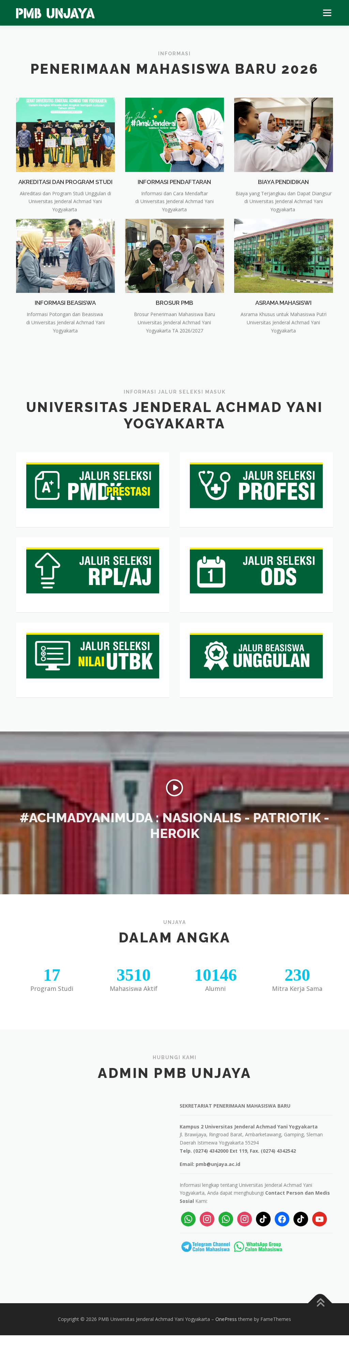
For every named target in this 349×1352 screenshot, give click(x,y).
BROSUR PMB (174, 302)
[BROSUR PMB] (174, 255)
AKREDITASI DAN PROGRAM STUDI (65, 182)
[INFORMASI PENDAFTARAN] (174, 134)
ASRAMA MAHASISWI (283, 302)
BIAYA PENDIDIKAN (283, 182)
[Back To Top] (320, 1303)
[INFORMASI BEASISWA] (65, 255)
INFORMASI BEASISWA (65, 302)
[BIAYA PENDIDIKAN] (283, 134)
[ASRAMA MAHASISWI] (283, 255)
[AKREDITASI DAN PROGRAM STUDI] (65, 134)
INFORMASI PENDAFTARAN (174, 182)
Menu (327, 13)
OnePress (226, 1319)
